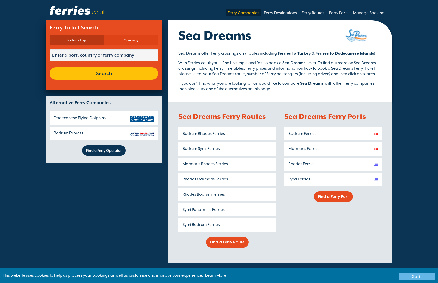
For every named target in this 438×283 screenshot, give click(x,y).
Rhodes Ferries (301, 164)
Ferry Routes (313, 13)
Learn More (215, 275)
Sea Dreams (312, 83)
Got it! (417, 276)
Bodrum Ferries (302, 133)
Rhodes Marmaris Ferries (205, 179)
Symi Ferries (299, 179)
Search (104, 73)
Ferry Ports (338, 13)
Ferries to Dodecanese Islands (344, 53)
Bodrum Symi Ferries (201, 148)
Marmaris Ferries (303, 148)
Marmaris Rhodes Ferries (205, 164)
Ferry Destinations (280, 13)
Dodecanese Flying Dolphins (80, 118)
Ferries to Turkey (294, 53)
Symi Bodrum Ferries (201, 224)
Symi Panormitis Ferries (203, 209)
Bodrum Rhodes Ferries (203, 133)
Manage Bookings (369, 13)
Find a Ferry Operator (104, 150)
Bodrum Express (68, 133)
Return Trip (76, 40)
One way (131, 40)
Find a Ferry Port (333, 196)
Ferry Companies (243, 13)
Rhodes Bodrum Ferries (203, 194)
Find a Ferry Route (227, 242)
